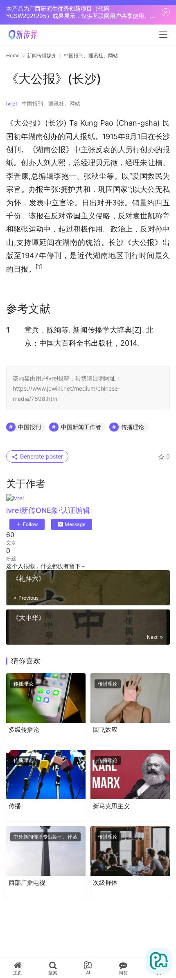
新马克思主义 (111, 806)
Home (13, 55)
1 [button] (8, 330)
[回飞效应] (130, 698)
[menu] (163, 34)
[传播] (46, 774)
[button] (39, 269)
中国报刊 (29, 426)
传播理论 (132, 426)
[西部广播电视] (46, 851)
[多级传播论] (46, 698)
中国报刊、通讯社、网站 (51, 103)
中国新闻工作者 (81, 426)
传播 (15, 806)
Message (75, 524)
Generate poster (40, 456)
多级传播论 (24, 729)
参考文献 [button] (28, 308)
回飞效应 (105, 729)
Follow (30, 524)
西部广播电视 (27, 882)
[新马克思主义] (130, 774)
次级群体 (105, 882)
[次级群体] (130, 851)
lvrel (11, 103)
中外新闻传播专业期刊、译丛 (45, 837)
